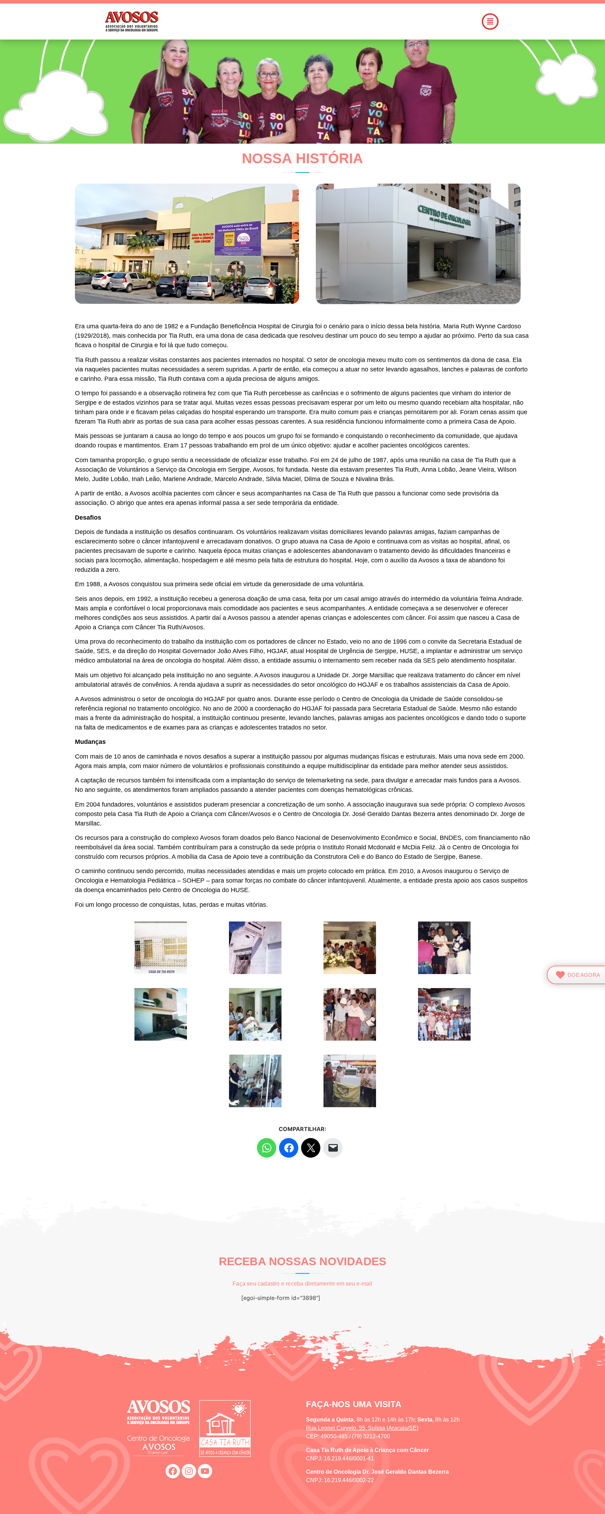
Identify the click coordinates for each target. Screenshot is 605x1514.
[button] (342, 21)
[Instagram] (189, 1471)
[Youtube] (205, 1471)
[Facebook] (173, 1471)
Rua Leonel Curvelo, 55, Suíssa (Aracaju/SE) (362, 1428)
